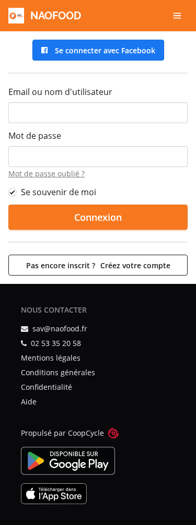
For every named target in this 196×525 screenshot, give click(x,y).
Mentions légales (50, 358)
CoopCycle (86, 433)
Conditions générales (58, 372)
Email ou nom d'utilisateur (60, 92)
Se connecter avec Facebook (103, 50)
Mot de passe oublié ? (46, 173)
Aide (29, 402)
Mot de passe (34, 135)
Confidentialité (46, 387)
